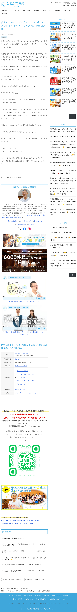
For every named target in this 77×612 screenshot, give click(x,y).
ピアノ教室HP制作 (25, 221)
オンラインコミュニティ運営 (25, 380)
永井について (47, 10)
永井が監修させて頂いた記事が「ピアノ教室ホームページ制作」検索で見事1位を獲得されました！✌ (24, 558)
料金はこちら (21, 384)
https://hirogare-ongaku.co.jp (25, 393)
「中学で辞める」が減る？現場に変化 (69, 69)
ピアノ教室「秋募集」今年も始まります (69, 80)
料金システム (26, 10)
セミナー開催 (21, 377)
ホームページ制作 (22, 371)
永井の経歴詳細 (21, 224)
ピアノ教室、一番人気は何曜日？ (69, 102)
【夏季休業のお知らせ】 (62, 136)
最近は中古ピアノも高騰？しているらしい (36, 579)
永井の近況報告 (12, 221)
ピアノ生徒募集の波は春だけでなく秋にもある (14, 538)
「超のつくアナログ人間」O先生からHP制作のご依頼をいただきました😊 (63, 212)
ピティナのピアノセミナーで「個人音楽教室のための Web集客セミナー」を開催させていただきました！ (24, 544)
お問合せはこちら (20, 389)
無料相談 (4, 10)
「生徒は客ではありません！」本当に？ (69, 58)
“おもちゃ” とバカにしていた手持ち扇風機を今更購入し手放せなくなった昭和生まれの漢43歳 (63, 263)
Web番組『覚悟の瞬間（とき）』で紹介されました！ (24, 301)
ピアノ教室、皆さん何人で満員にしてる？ (69, 47)
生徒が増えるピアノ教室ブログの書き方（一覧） (18, 523)
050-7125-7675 (71, 5)
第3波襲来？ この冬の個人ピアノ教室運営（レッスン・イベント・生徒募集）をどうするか (24, 551)
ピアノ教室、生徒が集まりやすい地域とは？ (69, 91)
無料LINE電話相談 (17, 599)
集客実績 (36, 10)
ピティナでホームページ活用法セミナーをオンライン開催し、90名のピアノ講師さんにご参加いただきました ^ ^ (24, 570)
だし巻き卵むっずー (61, 232)
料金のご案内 (56, 595)
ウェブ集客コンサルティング (25, 374)
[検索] (72, 116)
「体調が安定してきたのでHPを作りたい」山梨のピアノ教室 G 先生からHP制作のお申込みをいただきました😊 (63, 201)
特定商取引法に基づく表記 (57, 599)
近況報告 (4, 14)
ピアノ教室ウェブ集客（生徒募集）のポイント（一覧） (20, 520)
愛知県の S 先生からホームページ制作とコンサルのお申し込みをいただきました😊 (62, 154)
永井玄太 (17, 359)
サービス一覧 (15, 10)
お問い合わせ (29, 599)
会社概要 (57, 10)
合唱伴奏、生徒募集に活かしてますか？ (69, 36)
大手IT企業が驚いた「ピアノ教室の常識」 (69, 25)
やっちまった (59, 227)
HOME (11, 595)
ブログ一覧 (67, 10)
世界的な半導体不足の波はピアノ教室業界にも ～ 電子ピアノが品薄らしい (21, 565)
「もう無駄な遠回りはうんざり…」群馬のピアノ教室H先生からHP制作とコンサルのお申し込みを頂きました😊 (63, 144)
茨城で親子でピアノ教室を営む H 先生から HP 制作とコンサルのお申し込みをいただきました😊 (63, 191)
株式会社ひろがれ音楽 (21, 353)
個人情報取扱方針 (41, 599)
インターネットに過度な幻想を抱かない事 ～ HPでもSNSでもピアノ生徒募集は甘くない (13, 579)
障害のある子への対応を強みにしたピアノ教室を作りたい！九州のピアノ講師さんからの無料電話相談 (63, 180)
